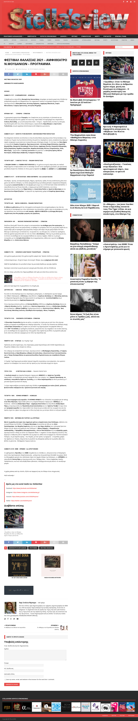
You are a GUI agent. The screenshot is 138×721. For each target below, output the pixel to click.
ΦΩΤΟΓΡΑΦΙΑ (114, 40)
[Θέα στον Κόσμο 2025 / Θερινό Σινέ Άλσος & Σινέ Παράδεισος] (85, 191)
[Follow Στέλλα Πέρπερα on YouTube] (16, 619)
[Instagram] (134, 1)
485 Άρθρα (41, 603)
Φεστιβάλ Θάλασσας (46, 548)
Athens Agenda (86, 40)
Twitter (114, 715)
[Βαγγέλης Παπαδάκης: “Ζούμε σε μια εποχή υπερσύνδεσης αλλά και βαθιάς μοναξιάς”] (85, 230)
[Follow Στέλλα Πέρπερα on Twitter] (13, 619)
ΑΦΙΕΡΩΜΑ (50, 43)
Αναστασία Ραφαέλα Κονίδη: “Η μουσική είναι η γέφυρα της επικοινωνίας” (85, 281)
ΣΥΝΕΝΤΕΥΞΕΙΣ (86, 36)
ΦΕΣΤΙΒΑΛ (97, 40)
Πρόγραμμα (33, 548)
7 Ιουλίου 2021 (11, 69)
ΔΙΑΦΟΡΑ (63, 36)
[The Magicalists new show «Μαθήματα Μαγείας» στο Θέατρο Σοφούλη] (85, 121)
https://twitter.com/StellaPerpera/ (21, 501)
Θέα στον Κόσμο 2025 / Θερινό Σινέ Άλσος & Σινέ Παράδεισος (85, 206)
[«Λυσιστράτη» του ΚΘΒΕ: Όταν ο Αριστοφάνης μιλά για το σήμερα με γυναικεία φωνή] (118, 230)
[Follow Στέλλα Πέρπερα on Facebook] (7, 619)
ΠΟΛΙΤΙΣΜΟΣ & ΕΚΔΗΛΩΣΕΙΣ (13, 36)
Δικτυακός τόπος (9, 674)
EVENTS (105, 40)
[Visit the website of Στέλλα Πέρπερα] (5, 619)
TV (4, 43)
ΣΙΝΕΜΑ (42, 40)
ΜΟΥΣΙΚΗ (33, 40)
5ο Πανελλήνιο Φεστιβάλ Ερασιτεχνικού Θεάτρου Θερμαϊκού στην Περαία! (82, 172)
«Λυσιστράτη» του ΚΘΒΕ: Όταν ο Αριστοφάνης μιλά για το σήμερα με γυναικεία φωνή (118, 246)
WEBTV (97, 36)
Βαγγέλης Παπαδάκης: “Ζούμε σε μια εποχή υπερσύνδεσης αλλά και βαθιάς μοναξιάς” (84, 246)
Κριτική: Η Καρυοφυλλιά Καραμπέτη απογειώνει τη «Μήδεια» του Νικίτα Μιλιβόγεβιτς (116, 130)
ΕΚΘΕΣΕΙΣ (57, 40)
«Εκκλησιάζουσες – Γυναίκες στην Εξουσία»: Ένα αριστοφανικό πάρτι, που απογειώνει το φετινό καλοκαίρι (117, 169)
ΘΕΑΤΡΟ (6, 40)
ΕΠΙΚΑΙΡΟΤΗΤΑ (40, 43)
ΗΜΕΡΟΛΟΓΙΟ (31, 36)
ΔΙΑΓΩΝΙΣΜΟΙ (29, 43)
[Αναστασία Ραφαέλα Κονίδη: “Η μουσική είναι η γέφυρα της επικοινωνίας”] (85, 265)
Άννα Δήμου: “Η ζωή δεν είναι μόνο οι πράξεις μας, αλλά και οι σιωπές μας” (85, 316)
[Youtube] (131, 1)
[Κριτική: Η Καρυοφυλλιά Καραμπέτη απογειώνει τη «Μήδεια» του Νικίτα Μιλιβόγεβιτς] (118, 112)
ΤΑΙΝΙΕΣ (49, 40)
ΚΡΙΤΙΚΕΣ (74, 36)
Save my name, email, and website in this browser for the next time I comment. (30, 679)
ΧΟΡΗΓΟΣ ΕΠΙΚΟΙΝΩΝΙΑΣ (48, 36)
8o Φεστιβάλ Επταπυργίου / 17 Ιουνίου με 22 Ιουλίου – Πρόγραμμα (85, 102)
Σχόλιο (6, 649)
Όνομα (6, 663)
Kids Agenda (74, 40)
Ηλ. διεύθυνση (8, 668)
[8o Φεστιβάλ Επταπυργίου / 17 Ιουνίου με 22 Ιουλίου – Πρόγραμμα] (85, 86)
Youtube (122, 715)
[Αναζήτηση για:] (124, 47)
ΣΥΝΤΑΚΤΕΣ (107, 36)
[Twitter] (127, 1)
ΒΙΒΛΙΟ (132, 40)
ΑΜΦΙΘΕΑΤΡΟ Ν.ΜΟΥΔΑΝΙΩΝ (17, 548)
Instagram (131, 715)
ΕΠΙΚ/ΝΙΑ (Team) (120, 36)
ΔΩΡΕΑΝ (19, 43)
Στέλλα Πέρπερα (22, 69)
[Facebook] (123, 1)
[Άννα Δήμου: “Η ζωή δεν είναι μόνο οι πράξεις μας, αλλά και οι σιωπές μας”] (85, 300)
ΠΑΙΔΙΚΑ (65, 40)
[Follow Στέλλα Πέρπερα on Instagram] (10, 619)
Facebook (105, 715)
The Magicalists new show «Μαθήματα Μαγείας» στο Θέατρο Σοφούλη (83, 137)
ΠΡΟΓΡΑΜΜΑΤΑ (34, 69)
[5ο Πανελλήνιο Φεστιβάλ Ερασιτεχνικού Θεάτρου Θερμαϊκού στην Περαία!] (85, 156)
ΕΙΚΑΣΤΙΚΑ (124, 40)
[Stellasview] (69, 33)
